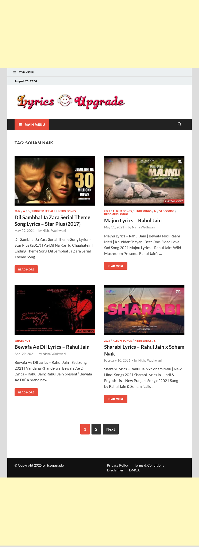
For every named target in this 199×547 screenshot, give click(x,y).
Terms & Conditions (149, 465)
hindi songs (142, 211)
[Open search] (179, 124)
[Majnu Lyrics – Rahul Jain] (144, 181)
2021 (107, 211)
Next (110, 429)
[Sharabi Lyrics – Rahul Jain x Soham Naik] (144, 311)
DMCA (134, 470)
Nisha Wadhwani (54, 231)
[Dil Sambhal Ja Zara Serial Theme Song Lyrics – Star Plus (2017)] (55, 181)
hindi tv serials (43, 211)
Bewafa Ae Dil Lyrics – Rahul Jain (52, 347)
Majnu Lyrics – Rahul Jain (133, 220)
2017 (17, 211)
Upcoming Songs (116, 214)
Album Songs (122, 211)
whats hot (22, 340)
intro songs (67, 211)
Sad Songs (166, 211)
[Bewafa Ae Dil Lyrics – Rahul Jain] (55, 311)
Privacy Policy (118, 465)
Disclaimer (115, 470)
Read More (24, 268)
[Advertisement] (99, 34)
